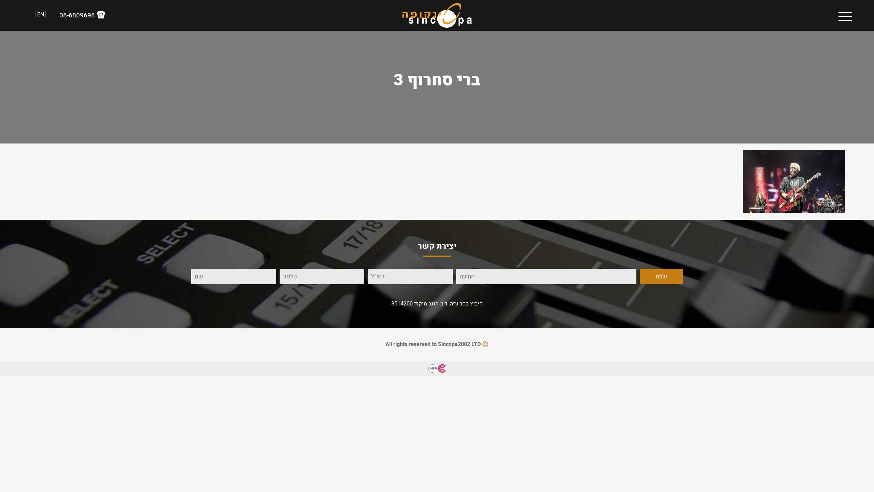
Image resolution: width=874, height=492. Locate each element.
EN (40, 14)
